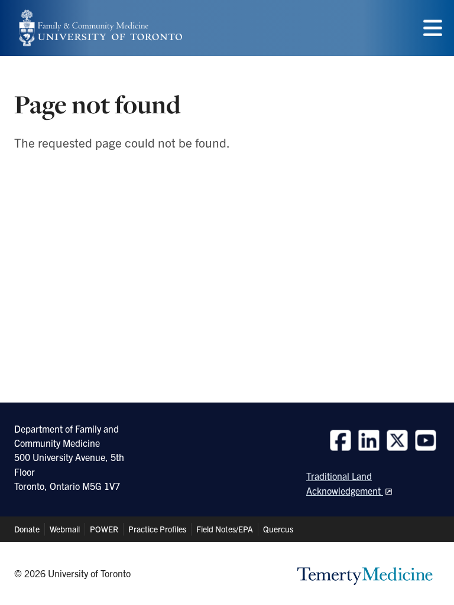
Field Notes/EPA (224, 529)
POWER (104, 529)
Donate (27, 529)
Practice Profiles (157, 529)
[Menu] (432, 28)
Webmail (65, 529)
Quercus (278, 529)
